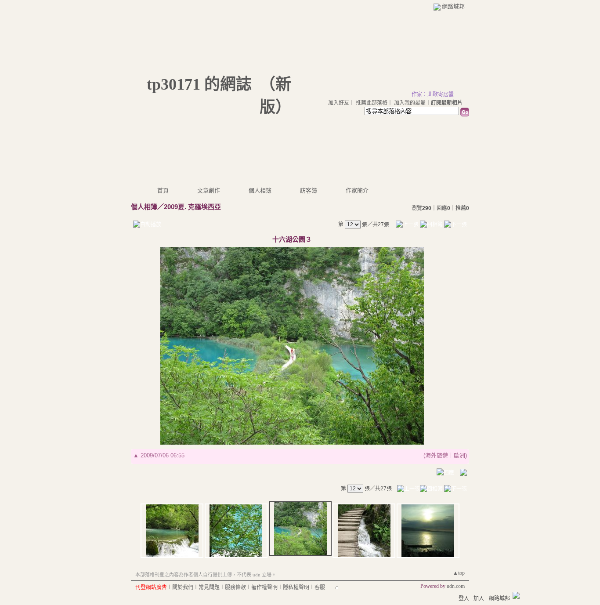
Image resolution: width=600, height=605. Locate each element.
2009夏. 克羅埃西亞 (192, 206)
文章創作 (208, 190)
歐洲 (459, 455)
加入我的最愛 (410, 103)
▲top (459, 573)
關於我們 (182, 587)
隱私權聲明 (296, 587)
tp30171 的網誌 (199, 84)
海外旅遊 (436, 455)
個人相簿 (260, 190)
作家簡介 (357, 190)
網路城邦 (453, 6)
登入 (464, 598)
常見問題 (209, 587)
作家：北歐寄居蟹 (433, 94)
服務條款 (235, 587)
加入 (478, 598)
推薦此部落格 (371, 103)
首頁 (163, 190)
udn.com (456, 586)
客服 (319, 587)
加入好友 (338, 103)
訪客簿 (308, 190)
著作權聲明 (264, 587)
